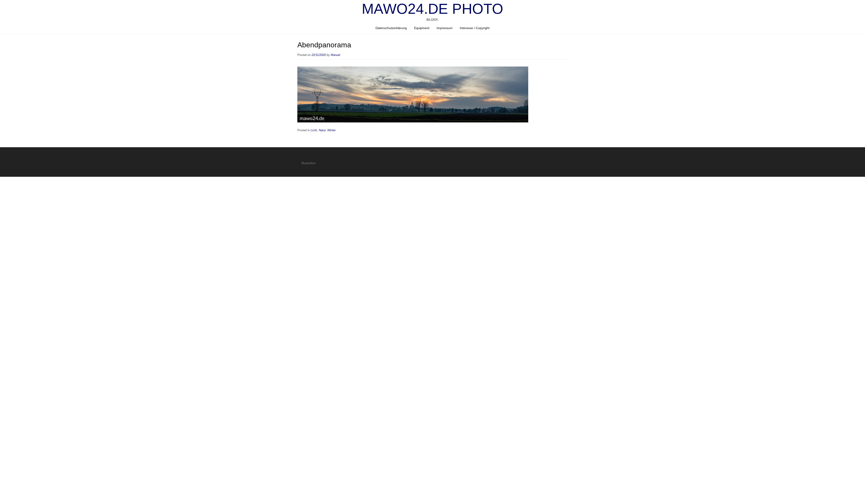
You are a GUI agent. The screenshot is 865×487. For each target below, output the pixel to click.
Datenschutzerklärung (391, 28)
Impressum (445, 28)
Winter (331, 130)
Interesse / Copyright (474, 28)
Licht (314, 130)
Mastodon (308, 163)
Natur (322, 130)
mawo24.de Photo (432, 9)
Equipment (421, 28)
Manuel (335, 55)
